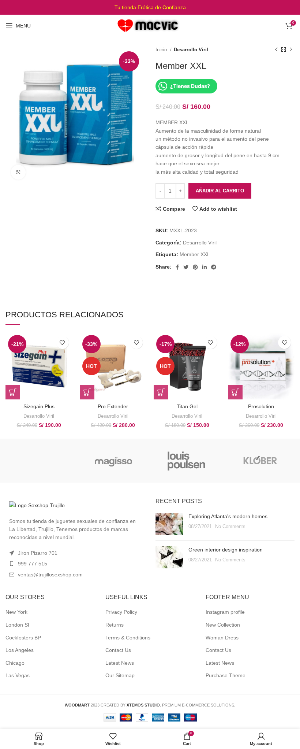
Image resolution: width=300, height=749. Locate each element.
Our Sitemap (120, 675)
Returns (114, 625)
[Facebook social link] (177, 267)
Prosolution (261, 406)
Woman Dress (222, 638)
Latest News (119, 663)
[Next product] (291, 50)
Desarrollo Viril (191, 49)
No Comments (230, 526)
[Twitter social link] (186, 267)
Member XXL (195, 254)
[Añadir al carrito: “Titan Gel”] (161, 392)
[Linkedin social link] (204, 267)
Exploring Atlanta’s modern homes (227, 516)
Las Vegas (17, 675)
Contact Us (118, 650)
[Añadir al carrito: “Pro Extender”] (87, 392)
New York (16, 612)
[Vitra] (40, 460)
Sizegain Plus (39, 406)
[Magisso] (113, 460)
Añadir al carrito (220, 190)
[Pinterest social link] (195, 267)
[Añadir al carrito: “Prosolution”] (235, 392)
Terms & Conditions (127, 638)
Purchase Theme (225, 675)
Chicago (15, 663)
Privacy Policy (121, 612)
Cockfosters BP (23, 638)
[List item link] (75, 564)
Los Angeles (19, 650)
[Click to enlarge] (18, 172)
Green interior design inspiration (225, 550)
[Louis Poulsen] (186, 460)
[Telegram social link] (213, 267)
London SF (18, 625)
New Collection (223, 625)
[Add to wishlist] (62, 342)
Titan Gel (187, 406)
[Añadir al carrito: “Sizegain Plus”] (12, 392)
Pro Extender (113, 406)
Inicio (161, 49)
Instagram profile (225, 612)
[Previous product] (276, 50)
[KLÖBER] (259, 460)
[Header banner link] (150, 7)
